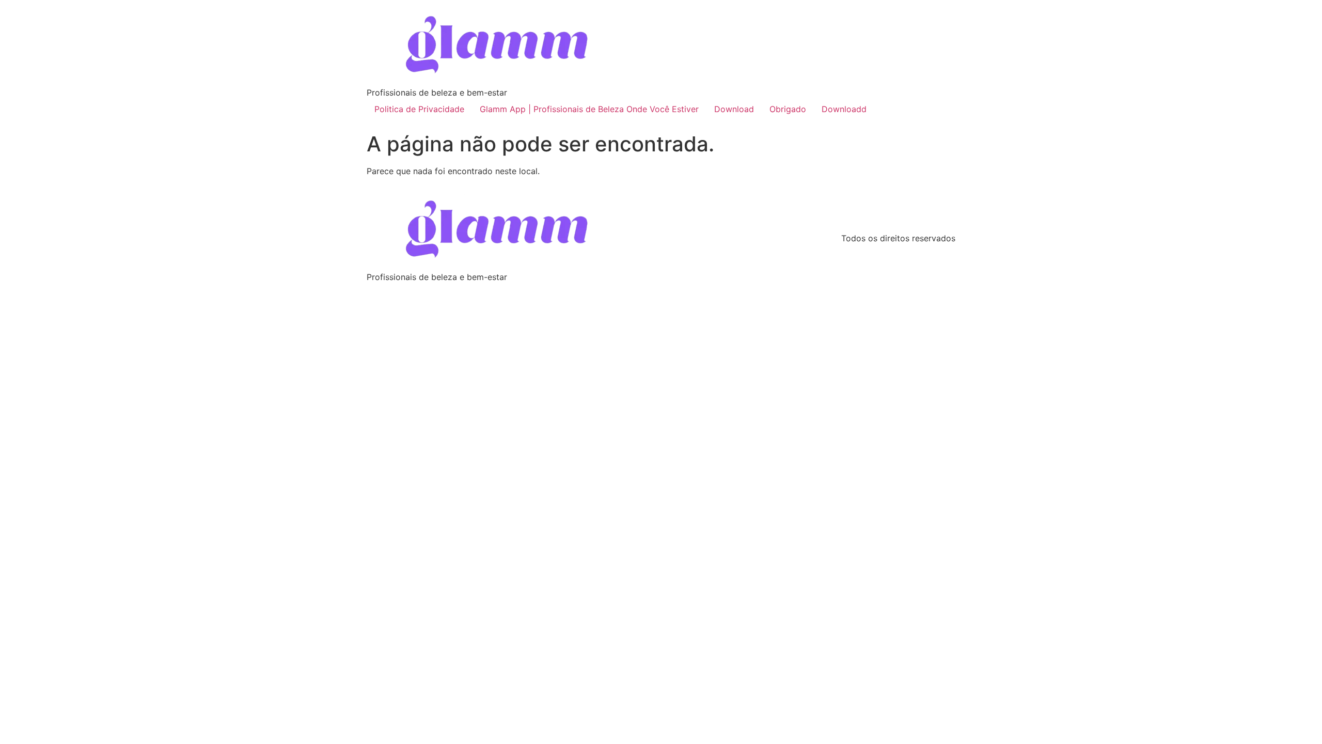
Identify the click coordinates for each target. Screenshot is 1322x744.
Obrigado (787, 109)
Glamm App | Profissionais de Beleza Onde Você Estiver (589, 109)
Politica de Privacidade (419, 109)
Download (734, 109)
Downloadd (844, 109)
